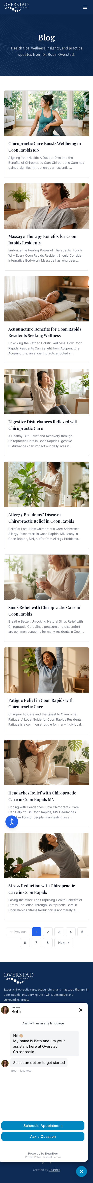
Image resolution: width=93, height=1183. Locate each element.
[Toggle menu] (84, 7)
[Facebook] (43, 1162)
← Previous (18, 932)
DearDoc (54, 1170)
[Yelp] (50, 1162)
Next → (63, 942)
